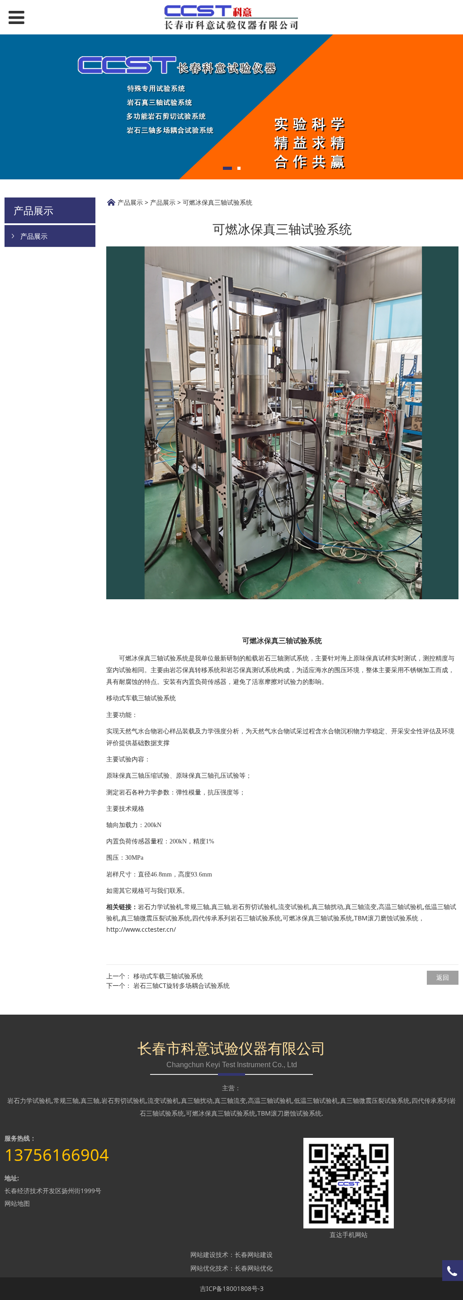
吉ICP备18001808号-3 (232, 1288)
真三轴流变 (361, 906)
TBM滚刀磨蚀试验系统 (289, 1113)
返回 (442, 977)
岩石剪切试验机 (254, 906)
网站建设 (203, 1254)
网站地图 (17, 1203)
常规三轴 (196, 906)
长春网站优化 (254, 1268)
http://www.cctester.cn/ (141, 929)
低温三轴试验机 (316, 1100)
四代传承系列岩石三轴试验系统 (236, 918)
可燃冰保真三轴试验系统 (317, 918)
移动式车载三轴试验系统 (168, 976)
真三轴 (220, 906)
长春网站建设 (254, 1254)
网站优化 (203, 1268)
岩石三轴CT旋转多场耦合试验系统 (181, 985)
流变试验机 (294, 906)
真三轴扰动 (327, 906)
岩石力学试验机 (160, 906)
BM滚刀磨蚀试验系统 (388, 918)
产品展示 (33, 236)
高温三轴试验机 (400, 906)
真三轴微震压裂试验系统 (155, 918)
